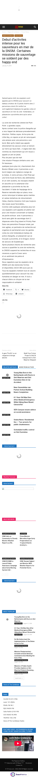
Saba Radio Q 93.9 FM (11, 711)
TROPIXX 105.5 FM (9, 718)
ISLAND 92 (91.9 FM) (10, 699)
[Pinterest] (14, 70)
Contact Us (19, 765)
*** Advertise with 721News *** (14, 763)
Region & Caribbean (13, 32)
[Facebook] (4, 70)
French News (25, 32)
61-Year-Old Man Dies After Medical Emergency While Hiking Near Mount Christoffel (24, 630)
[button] (3, 27)
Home (4, 32)
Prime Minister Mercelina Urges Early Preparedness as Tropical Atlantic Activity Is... (27, 540)
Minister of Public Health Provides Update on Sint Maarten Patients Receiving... (24, 668)
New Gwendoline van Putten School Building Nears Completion (23, 389)
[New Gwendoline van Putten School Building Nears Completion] (7, 389)
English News (6, 377)
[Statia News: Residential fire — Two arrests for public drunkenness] (7, 422)
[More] (24, 70)
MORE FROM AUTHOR (26, 367)
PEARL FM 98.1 (8, 705)
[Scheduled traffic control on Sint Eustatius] (7, 432)
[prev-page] (3, 440)
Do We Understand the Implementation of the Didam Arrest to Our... (24, 641)
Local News (23, 533)
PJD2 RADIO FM (8, 708)
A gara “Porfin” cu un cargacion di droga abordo (9, 355)
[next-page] (6, 440)
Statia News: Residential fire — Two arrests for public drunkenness (24, 422)
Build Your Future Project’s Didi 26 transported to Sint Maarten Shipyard (29, 356)
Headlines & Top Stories (9, 533)
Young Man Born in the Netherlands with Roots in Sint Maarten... (24, 619)
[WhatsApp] (19, 70)
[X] (9, 70)
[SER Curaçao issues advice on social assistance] (7, 412)
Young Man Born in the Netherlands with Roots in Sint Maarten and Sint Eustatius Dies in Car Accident (24, 377)
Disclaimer (29, 763)
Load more (18, 678)
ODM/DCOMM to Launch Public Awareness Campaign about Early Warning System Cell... (9, 565)
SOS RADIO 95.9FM (10, 715)
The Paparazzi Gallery (18, 761)
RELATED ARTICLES (10, 367)
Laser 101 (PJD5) (9, 702)
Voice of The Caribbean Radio (13, 721)
